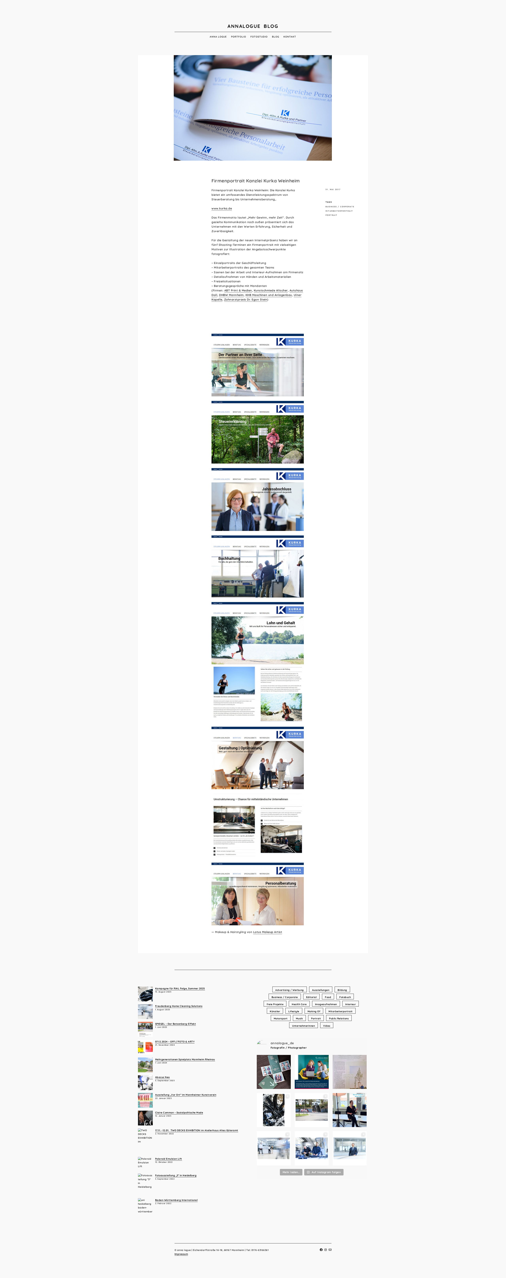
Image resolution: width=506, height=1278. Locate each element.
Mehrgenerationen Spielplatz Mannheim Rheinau (185, 1059)
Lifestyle (293, 1011)
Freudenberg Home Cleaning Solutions (179, 1006)
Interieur (350, 1004)
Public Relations (339, 1018)
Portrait (331, 215)
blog (275, 36)
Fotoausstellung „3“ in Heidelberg (176, 1175)
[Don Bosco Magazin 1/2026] (350, 1072)
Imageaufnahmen (326, 1004)
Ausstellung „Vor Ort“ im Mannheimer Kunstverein (185, 1094)
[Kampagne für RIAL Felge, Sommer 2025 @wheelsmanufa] (274, 1110)
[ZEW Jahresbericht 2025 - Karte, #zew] (274, 1072)
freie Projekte (275, 1004)
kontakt (289, 36)
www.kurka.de (221, 208)
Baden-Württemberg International (176, 1200)
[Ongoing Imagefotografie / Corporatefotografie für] (312, 1072)
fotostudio (259, 36)
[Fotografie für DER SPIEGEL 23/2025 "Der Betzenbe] (312, 1110)
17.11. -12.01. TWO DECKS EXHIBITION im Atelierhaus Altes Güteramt (196, 1130)
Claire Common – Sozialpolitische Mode (179, 1112)
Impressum (181, 1254)
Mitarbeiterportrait (339, 211)
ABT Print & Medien (238, 290)
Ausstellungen (320, 990)
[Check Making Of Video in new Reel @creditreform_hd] (350, 1110)
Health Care (299, 1004)
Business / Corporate (340, 206)
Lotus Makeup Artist (267, 932)
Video (326, 1025)
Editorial (311, 997)
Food (328, 997)
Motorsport (281, 1018)
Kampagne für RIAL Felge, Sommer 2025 (180, 988)
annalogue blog (253, 26)
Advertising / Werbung (289, 990)
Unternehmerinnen (303, 1025)
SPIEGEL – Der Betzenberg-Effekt (175, 1023)
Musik (299, 1018)
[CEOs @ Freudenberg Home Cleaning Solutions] (350, 1148)
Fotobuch (345, 997)
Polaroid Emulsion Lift (168, 1158)
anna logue (218, 36)
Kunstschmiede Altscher (271, 290)
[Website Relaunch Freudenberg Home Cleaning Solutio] (274, 1148)
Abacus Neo (162, 1077)
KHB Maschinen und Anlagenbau (268, 295)
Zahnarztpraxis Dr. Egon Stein (245, 299)
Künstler (275, 1011)
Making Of (314, 1011)
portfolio (238, 36)
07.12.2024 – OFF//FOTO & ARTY (175, 1041)
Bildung (342, 990)
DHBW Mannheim (231, 295)
